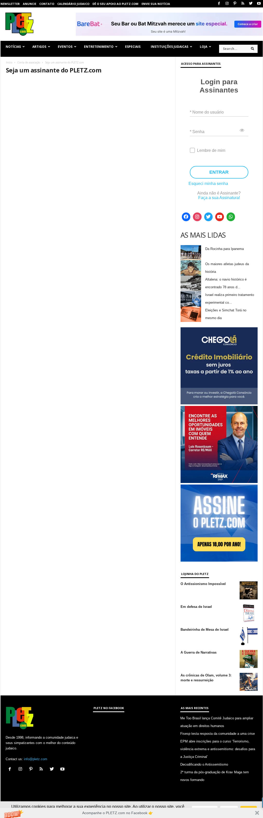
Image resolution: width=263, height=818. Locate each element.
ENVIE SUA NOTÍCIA (156, 4)
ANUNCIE (29, 4)
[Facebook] (219, 3)
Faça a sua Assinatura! (219, 198)
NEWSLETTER (10, 4)
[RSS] (243, 3)
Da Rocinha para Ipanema (224, 249)
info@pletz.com (35, 759)
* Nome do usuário (207, 112)
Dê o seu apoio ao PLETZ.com (115, 4)
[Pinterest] (235, 3)
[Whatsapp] (231, 216)
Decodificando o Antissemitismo (204, 764)
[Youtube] (259, 3)
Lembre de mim (211, 150)
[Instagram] (227, 3)
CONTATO (46, 4)
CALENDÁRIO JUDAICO (73, 4)
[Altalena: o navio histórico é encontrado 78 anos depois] (191, 283)
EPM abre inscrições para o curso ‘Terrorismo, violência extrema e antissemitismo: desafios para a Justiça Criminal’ (217, 749)
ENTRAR (219, 172)
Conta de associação (28, 62)
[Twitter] (251, 3)
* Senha (197, 131)
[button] (131, 813)
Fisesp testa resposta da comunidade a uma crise (217, 734)
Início (9, 62)
